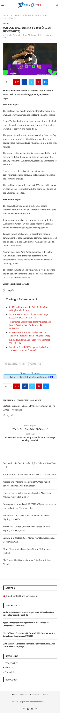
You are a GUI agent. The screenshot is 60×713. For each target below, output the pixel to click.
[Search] (57, 5)
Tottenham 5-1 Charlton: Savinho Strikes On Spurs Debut (30, 474)
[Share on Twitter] (31, 82)
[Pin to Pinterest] (38, 82)
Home (5, 15)
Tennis (45, 694)
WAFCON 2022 (35, 364)
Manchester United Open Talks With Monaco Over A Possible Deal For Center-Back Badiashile (30, 325)
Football (23, 694)
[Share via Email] (45, 82)
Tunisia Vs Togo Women (15, 364)
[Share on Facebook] (24, 82)
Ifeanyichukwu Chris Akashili (22, 400)
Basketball (34, 694)
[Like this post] (18, 82)
